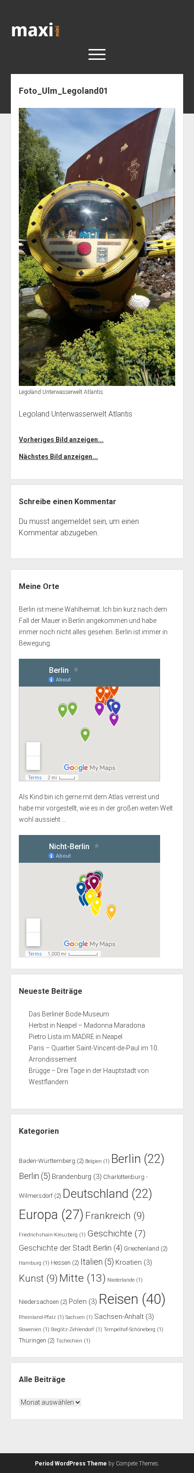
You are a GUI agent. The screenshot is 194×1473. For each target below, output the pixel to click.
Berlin (137, 1159)
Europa (51, 1214)
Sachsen (79, 1317)
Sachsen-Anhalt (124, 1316)
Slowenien (34, 1329)
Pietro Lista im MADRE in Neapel (75, 1036)
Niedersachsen (43, 1301)
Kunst (38, 1278)
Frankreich (115, 1215)
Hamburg (34, 1263)
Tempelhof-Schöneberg (133, 1329)
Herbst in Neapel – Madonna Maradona (87, 1025)
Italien (97, 1262)
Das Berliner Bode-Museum (69, 1014)
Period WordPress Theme (71, 1463)
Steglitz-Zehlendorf (76, 1329)
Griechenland (146, 1248)
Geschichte (116, 1233)
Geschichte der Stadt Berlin (70, 1248)
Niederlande (125, 1280)
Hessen (65, 1262)
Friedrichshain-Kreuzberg (52, 1235)
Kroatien (133, 1262)
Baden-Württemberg (51, 1160)
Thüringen (37, 1340)
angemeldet (71, 521)
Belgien (97, 1161)
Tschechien (73, 1341)
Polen (83, 1301)
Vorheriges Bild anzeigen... (61, 439)
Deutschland (107, 1194)
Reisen (132, 1299)
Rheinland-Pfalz (41, 1317)
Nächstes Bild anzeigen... (58, 456)
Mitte (82, 1278)
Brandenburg (77, 1176)
